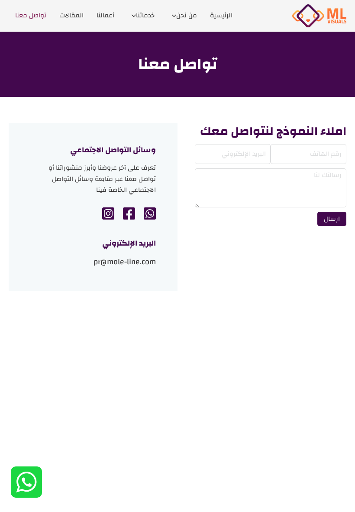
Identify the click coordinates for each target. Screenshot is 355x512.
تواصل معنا (30, 15)
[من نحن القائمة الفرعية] (174, 16)
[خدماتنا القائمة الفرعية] (134, 16)
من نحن (186, 15)
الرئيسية (221, 15)
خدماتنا (145, 15)
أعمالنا (105, 15)
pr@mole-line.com (125, 262)
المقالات (71, 15)
